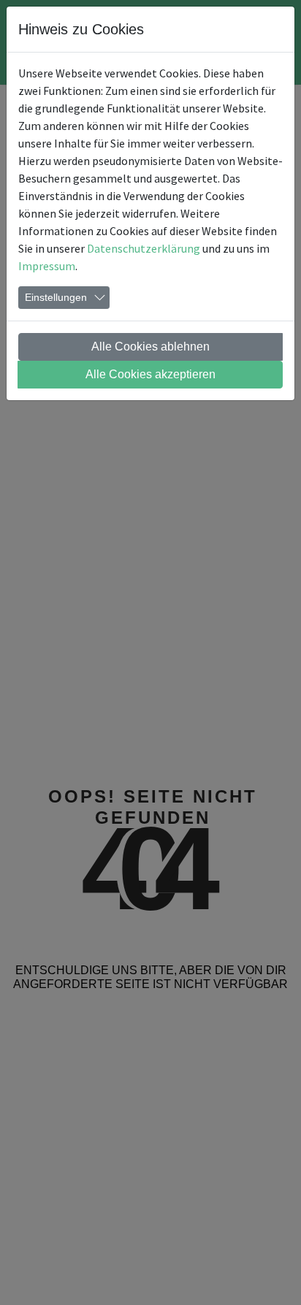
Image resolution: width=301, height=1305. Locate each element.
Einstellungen (56, 297)
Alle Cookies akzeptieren (150, 374)
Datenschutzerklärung (143, 248)
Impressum (46, 266)
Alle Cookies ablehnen (150, 346)
